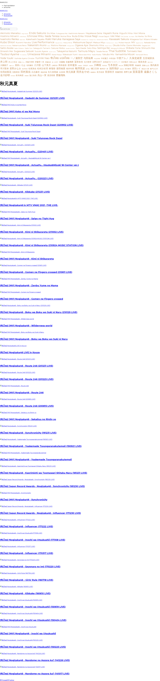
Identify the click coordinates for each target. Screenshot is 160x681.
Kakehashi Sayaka (35, 39)
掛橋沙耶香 (129, 65)
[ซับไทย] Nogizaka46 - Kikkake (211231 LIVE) (25, 191)
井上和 (4, 61)
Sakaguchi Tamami (41, 48)
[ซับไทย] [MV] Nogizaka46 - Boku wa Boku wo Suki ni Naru (34, 339)
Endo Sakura (37, 33)
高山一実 (42, 75)
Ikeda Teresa (52, 36)
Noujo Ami (70, 45)
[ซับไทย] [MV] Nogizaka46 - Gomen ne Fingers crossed (31, 299)
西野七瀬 (128, 72)
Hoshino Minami (9, 36)
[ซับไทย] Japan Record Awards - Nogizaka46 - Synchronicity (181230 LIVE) (42, 486)
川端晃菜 (91, 65)
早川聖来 (4, 68)
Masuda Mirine (58, 42)
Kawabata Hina (84, 39)
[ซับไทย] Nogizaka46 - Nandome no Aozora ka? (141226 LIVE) (35, 660)
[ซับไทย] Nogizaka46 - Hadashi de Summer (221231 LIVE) (32, 98)
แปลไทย (65, 58)
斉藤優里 (138, 65)
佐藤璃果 (70, 62)
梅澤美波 (80, 68)
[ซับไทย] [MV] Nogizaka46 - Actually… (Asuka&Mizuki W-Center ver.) (39, 165)
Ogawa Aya (81, 45)
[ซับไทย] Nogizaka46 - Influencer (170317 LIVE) (26, 553)
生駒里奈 (16, 72)
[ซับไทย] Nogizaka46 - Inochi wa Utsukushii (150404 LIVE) (33, 620)
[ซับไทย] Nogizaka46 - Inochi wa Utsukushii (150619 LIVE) (33, 606)
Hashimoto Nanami (76, 33)
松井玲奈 (25, 69)
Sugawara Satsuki (24, 51)
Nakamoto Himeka (5, 45)
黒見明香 (51, 75)
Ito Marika (139, 36)
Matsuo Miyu (99, 42)
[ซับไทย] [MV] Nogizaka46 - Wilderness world (26, 325)
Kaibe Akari (22, 39)
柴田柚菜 (60, 68)
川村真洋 (85, 65)
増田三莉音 (150, 62)
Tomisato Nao (134, 51)
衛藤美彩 (119, 72)
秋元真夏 (70, 71)
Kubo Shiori (7, 42)
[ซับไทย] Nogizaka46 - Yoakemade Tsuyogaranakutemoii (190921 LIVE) (41, 446)
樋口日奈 (95, 68)
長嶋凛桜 (27, 75)
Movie (116, 42)
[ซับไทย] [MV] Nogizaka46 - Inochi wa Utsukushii (28, 633)
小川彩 (37, 65)
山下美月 (46, 65)
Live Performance (43, 42)
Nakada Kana (149, 43)
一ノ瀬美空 (76, 58)
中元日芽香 (97, 58)
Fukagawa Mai (62, 33)
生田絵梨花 (5, 72)
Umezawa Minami (39, 54)
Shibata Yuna (133, 48)
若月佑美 (100, 72)
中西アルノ (122, 58)
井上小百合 (12, 62)
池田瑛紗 (114, 68)
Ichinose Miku (35, 36)
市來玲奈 (104, 65)
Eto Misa (51, 33)
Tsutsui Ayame (9, 54)
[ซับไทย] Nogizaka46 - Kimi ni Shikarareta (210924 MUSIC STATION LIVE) (42, 245)
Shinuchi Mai (148, 48)
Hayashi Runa (110, 33)
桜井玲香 (70, 68)
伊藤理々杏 (39, 62)
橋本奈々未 (104, 69)
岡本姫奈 (63, 65)
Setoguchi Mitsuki (118, 48)
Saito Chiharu (19, 48)
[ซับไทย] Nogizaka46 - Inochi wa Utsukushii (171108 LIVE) (32, 539)
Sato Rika (91, 48)
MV (133, 42)
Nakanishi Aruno (37, 45)
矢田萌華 (62, 72)
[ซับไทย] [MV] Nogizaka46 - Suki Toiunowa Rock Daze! (31, 138)
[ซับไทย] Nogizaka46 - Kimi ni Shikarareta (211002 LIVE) (32, 232)
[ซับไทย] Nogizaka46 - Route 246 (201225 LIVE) (27, 379)
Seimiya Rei (103, 48)
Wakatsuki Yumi (70, 54)
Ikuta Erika (78, 36)
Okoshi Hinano (108, 45)
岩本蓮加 (72, 65)
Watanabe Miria (85, 55)
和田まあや (133, 62)
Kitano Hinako (150, 39)
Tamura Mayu (86, 51)
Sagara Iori (146, 45)
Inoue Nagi (91, 36)
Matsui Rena (67, 43)
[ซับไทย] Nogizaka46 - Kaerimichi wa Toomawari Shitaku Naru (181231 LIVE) (43, 473)
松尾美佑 (32, 68)
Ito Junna (124, 36)
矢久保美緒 (53, 72)
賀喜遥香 (138, 71)
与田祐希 (88, 58)
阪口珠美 (33, 75)
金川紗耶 (5, 75)
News (48, 45)
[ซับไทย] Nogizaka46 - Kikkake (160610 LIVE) (25, 593)
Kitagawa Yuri (136, 39)
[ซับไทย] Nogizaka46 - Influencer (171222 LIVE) (26, 526)
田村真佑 (26, 71)
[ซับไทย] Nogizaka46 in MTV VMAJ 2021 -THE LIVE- (29, 205)
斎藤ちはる (145, 65)
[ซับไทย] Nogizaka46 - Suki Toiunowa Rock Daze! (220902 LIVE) (36, 124)
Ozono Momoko (133, 45)
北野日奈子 (97, 62)
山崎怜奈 (55, 65)
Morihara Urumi (110, 42)
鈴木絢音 (20, 75)
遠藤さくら (150, 71)
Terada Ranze (102, 51)
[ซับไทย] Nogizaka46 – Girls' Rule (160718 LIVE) (26, 580)
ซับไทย (54, 58)
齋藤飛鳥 (60, 75)
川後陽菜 (80, 65)
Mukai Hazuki (124, 43)
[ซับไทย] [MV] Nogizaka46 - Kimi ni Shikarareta (27, 258)
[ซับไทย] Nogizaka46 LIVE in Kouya (20, 352)
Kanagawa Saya (71, 39)
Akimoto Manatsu (10, 33)
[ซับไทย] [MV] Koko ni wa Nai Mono (20, 111)
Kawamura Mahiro (102, 39)
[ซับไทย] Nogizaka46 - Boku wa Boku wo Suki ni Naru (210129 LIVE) (38, 312)
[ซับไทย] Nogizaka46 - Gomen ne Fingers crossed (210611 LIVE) (36, 272)
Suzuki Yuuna (52, 51)
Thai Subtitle (117, 51)
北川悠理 (87, 62)
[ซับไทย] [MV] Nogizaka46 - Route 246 (22, 392)
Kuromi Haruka (23, 42)
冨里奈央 (78, 61)
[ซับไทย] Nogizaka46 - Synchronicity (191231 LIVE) (28, 432)
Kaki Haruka (53, 39)
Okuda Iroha (119, 45)
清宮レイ (136, 68)
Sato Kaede (81, 48)
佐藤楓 (62, 62)
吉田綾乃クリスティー (111, 62)
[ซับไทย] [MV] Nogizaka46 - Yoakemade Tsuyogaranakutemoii (36, 459)
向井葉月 (124, 62)
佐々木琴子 (55, 62)
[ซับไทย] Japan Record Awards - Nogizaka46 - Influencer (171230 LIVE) (40, 513)
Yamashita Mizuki (125, 54)
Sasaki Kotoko (70, 48)
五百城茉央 (148, 58)
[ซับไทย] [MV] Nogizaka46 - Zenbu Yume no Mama (29, 285)
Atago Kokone (24, 33)
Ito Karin (131, 36)
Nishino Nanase (58, 45)
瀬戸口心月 (154, 69)
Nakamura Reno (19, 45)
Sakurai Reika (58, 48)
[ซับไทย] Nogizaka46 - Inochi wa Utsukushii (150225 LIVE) (33, 647)
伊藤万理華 (30, 62)
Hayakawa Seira (94, 33)
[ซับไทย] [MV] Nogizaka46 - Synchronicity (23, 499)
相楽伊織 (44, 72)
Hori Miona (139, 33)
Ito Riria (148, 36)
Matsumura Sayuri (82, 42)
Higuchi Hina (126, 33)
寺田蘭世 (29, 65)
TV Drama (23, 54)
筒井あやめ (83, 71)
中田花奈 (112, 58)
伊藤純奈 (48, 62)
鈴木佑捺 (13, 75)
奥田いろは (20, 65)
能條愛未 (93, 72)
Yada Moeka (96, 55)
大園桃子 (4, 65)
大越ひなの (11, 65)
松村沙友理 (42, 68)
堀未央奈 (142, 62)
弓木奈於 (113, 65)
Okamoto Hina (96, 45)
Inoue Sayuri (104, 36)
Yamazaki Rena (142, 55)
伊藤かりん (21, 62)
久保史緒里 (135, 58)
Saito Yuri (28, 48)
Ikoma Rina (65, 36)
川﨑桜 (97, 65)
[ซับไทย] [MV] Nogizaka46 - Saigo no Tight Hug (27, 218)
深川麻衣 (128, 69)
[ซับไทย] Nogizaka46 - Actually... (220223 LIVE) (26, 178)
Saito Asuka (6, 48)
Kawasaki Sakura (119, 39)
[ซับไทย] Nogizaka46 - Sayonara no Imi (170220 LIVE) (30, 566)
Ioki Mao (115, 36)
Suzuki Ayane (41, 51)
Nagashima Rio (139, 42)
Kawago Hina (92, 39)
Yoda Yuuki (6, 58)
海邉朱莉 (122, 69)
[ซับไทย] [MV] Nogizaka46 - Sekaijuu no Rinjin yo (28, 419)
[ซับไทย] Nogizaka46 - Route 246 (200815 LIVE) (27, 406)
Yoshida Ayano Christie (24, 58)
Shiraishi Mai (6, 51)
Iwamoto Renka (9, 39)
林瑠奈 (52, 68)
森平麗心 (88, 69)
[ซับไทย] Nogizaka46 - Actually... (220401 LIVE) (26, 151)
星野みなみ (15, 68)
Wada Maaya (57, 55)
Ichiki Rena (23, 36)
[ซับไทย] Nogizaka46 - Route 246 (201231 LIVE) (26, 365)
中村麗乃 (104, 58)
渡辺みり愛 (145, 69)
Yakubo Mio (108, 54)
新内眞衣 (154, 65)
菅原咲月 (109, 71)
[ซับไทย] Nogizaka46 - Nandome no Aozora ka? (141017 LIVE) (34, 673)
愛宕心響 (121, 65)
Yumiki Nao (42, 58)
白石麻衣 (36, 72)
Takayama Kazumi (67, 51)
